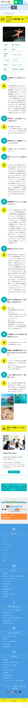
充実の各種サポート (8, 612)
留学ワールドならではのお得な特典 (12, 617)
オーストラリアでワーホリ (9, 578)
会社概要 (5, 659)
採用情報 (5, 672)
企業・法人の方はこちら (9, 670)
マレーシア (6, 557)
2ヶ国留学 (5, 591)
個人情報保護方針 (7, 675)
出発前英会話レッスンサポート (10, 620)
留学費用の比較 (7, 646)
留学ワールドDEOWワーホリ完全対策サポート (14, 576)
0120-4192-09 (16, 506)
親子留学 (5, 596)
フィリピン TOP (6, 7)
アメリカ (5, 537)
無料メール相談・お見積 (9, 636)
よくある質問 (6, 644)
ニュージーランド (7, 547)
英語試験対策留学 (7, 589)
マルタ (5, 552)
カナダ (5, 542)
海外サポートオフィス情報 (9, 665)
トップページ (7, 686)
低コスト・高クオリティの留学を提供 (12, 610)
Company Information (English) (11, 662)
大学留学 (5, 586)
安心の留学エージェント (9, 615)
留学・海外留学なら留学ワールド (15, 699)
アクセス (5, 667)
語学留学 (5, 573)
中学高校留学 (6, 584)
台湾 (4, 560)
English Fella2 (16, 65)
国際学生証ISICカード (8, 623)
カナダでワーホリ (7, 581)
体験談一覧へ (14, 489)
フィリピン (6, 550)
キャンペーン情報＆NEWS (9, 641)
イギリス (5, 539)
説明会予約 (6, 638)
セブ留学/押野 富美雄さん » (20, 486)
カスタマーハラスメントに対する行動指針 (13, 680)
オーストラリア (7, 544)
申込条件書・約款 (7, 677)
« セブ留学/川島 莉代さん (8, 486)
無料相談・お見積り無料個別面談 (8, 516)
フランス (5, 555)
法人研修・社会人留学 (8, 594)
